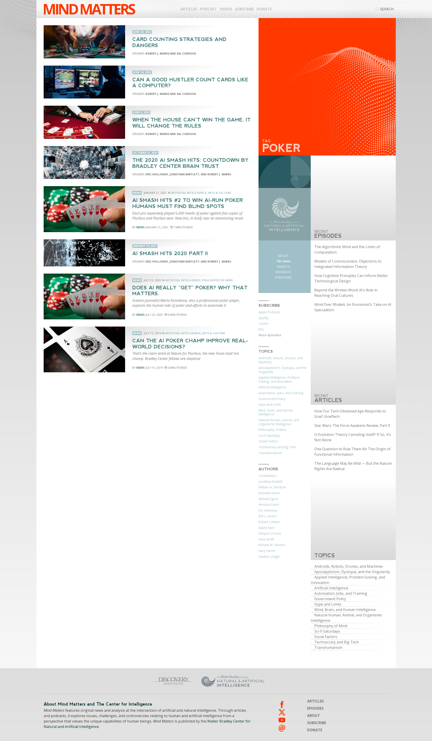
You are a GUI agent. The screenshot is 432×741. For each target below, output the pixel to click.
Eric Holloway (268, 510)
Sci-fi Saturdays (269, 436)
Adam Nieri (266, 528)
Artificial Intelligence (189, 193)
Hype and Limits (270, 405)
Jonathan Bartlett (270, 482)
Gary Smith (266, 539)
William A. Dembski (272, 487)
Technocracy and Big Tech (277, 447)
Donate (264, 9)
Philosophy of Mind (217, 280)
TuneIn (263, 324)
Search (387, 9)
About (283, 256)
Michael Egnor (268, 499)
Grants (283, 266)
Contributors (267, 476)
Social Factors (268, 441)
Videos (226, 9)
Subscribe (244, 9)
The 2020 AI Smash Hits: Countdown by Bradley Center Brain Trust (190, 163)
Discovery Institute (137, 681)
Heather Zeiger (269, 557)
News (140, 227)
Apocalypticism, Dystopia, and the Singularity (283, 370)
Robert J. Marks (269, 522)
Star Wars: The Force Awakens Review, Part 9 (352, 425)
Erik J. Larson (268, 516)
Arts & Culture (219, 193)
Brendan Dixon (269, 493)
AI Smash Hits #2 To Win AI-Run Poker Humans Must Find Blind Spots (187, 203)
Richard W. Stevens (272, 545)
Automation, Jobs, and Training (281, 393)
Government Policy (272, 399)
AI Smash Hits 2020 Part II (170, 253)
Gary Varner (267, 551)
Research (283, 272)
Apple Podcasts (269, 312)
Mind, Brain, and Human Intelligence (276, 412)
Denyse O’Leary (270, 533)
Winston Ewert (269, 505)
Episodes (315, 708)
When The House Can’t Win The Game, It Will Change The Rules (191, 123)
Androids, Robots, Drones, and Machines (281, 360)
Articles (188, 9)
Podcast (208, 9)
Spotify (263, 318)
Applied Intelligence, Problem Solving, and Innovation (279, 379)
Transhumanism (270, 453)
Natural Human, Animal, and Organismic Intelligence (279, 422)
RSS (261, 329)
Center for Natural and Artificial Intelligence (277, 681)
